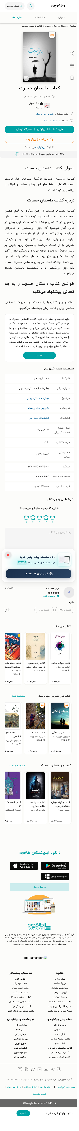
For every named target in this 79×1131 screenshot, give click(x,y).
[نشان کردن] (72, 78)
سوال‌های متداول (59, 988)
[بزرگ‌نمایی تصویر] (26, 78)
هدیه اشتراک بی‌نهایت (60, 1006)
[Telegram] (52, 1069)
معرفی (61, 17)
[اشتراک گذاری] (72, 53)
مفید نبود (44, 609)
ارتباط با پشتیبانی (39, 1094)
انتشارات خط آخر (39, 418)
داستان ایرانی (34, 398)
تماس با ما (60, 979)
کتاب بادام (20, 979)
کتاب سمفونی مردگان (20, 997)
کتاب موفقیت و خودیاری (60, 1048)
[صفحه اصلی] (58, 6)
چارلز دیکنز (20, 1034)
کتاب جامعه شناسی (60, 1038)
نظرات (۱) (16, 17)
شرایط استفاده (30, 1087)
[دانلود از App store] (24, 866)
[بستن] (8, 555)
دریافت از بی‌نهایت (37, 139)
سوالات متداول (14, 1087)
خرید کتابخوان (60, 997)
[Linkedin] (39, 1069)
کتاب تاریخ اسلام (59, 1052)
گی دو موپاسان (20, 1038)
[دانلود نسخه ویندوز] (55, 876)
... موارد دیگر (39, 887)
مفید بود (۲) (65, 609)
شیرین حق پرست (38, 408)
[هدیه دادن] (72, 66)
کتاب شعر (60, 1043)
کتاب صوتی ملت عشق (20, 1001)
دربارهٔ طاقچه (60, 983)
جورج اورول (20, 1043)
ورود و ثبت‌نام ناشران (65, 1087)
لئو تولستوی (20, 1052)
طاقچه (73, 26)
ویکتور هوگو (20, 1057)
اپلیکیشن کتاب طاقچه (60, 1001)
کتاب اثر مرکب (20, 992)
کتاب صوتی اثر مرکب (20, 1006)
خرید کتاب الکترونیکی (39, 129)
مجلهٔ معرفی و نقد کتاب (60, 1010)
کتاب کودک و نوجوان (59, 1057)
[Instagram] (20, 1069)
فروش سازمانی (60, 992)
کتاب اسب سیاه (20, 988)
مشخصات (40, 17)
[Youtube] (46, 1069)
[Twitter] (33, 1069)
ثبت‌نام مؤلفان (46, 1087)
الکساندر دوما (20, 1048)
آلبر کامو (20, 1029)
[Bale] (59, 1069)
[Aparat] (26, 1069)
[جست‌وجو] (31, 6)
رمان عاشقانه (59, 1025)
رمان (47, 26)
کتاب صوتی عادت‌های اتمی (20, 1010)
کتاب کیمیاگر (20, 983)
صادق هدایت (20, 1025)
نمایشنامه (60, 1034)
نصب (39, 355)
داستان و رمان (60, 26)
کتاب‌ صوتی (60, 1029)
